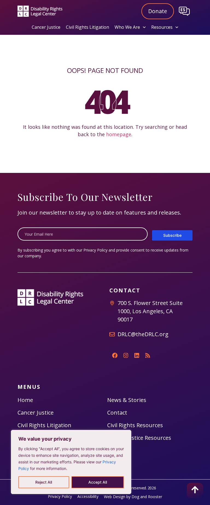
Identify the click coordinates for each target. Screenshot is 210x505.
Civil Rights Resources (135, 425)
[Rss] (147, 355)
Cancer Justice (46, 27)
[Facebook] (114, 355)
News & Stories (126, 400)
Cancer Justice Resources (139, 437)
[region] (71, 462)
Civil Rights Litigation (87, 27)
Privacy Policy (95, 250)
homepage (118, 134)
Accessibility (87, 496)
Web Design (114, 496)
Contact (117, 412)
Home (25, 400)
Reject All (43, 482)
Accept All (97, 482)
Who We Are (127, 27)
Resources (162, 27)
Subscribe (172, 235)
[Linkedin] (136, 355)
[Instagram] (125, 355)
